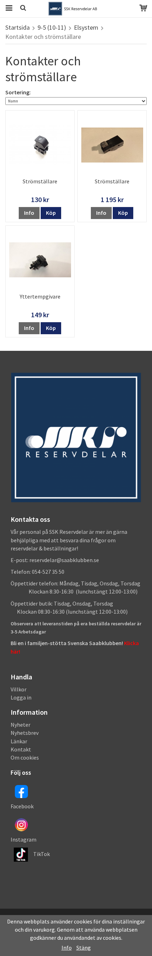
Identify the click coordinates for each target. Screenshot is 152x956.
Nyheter (20, 724)
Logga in (21, 697)
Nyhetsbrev (25, 732)
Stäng (83, 947)
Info (29, 212)
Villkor (19, 689)
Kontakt (21, 749)
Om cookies (25, 757)
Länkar (19, 741)
